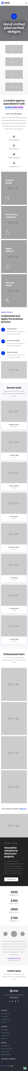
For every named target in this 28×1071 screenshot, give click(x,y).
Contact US (4, 1022)
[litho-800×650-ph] (11, 412)
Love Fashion (14, 578)
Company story (5, 1035)
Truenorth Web (14, 455)
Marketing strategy (6, 1054)
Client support (4, 1029)
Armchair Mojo (14, 639)
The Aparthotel (14, 608)
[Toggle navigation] (26, 2)
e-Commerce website (6, 1048)
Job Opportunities (5, 1019)
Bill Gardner (14, 516)
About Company (5, 1013)
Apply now (23, 809)
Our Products (4, 1016)
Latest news (4, 1038)
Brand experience (5, 1046)
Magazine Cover (14, 424)
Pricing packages (5, 1032)
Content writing (5, 1051)
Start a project (14, 997)
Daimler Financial (14, 547)
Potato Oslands (14, 486)
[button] (11, 879)
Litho (11, 1066)
